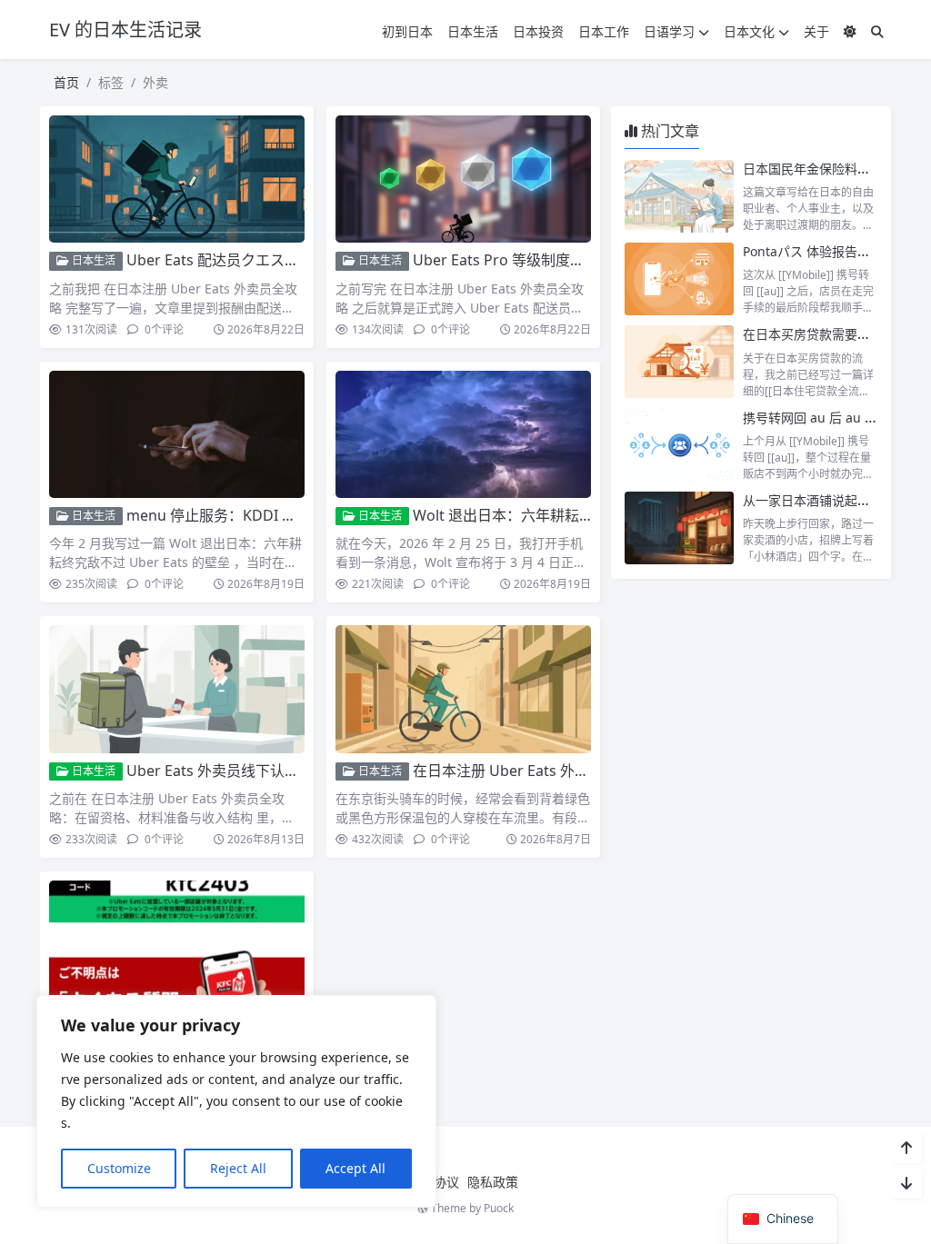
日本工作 (603, 31)
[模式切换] (850, 31)
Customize (119, 1168)
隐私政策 (492, 1181)
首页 (66, 82)
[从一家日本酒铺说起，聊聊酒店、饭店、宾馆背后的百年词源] (679, 528)
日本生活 (472, 31)
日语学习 (669, 31)
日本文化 (749, 31)
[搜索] (877, 31)
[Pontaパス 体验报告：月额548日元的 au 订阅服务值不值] (679, 279)
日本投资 (538, 31)
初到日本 (407, 31)
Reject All (238, 1168)
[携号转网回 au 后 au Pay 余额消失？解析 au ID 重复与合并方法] (679, 445)
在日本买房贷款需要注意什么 (825, 334)
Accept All (355, 1168)
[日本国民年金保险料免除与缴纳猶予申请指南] (679, 196)
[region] (236, 1101)
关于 (816, 31)
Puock (499, 1208)
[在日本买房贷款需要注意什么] (679, 361)
